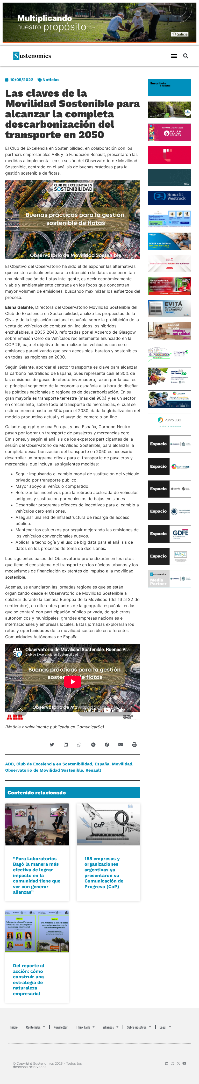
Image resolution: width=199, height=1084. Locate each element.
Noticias (51, 79)
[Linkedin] (166, 1063)
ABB (9, 764)
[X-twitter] (178, 1063)
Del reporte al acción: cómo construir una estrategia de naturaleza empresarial (28, 979)
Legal (163, 1027)
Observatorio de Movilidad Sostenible (44, 770)
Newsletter (61, 1027)
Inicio (14, 1027)
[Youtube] (184, 1063)
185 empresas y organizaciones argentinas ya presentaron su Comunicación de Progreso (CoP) (103, 872)
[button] (174, 56)
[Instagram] (172, 1063)
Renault (93, 770)
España (102, 764)
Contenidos (33, 1027)
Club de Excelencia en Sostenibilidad (54, 764)
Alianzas (108, 1027)
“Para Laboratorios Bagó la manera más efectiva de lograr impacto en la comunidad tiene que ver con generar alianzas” (36, 875)
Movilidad (122, 764)
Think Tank (83, 1027)
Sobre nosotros (136, 1027)
